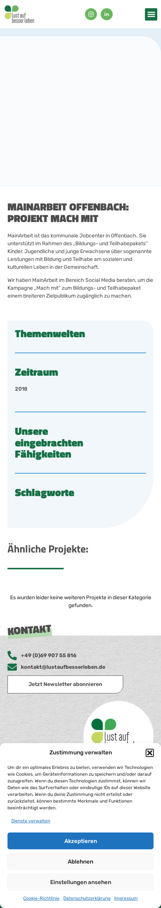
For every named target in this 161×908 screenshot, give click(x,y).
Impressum (126, 898)
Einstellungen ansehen (80, 882)
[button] (150, 753)
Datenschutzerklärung (86, 898)
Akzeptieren (80, 841)
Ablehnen (80, 861)
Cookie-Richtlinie (41, 898)
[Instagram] (91, 14)
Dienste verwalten (30, 821)
